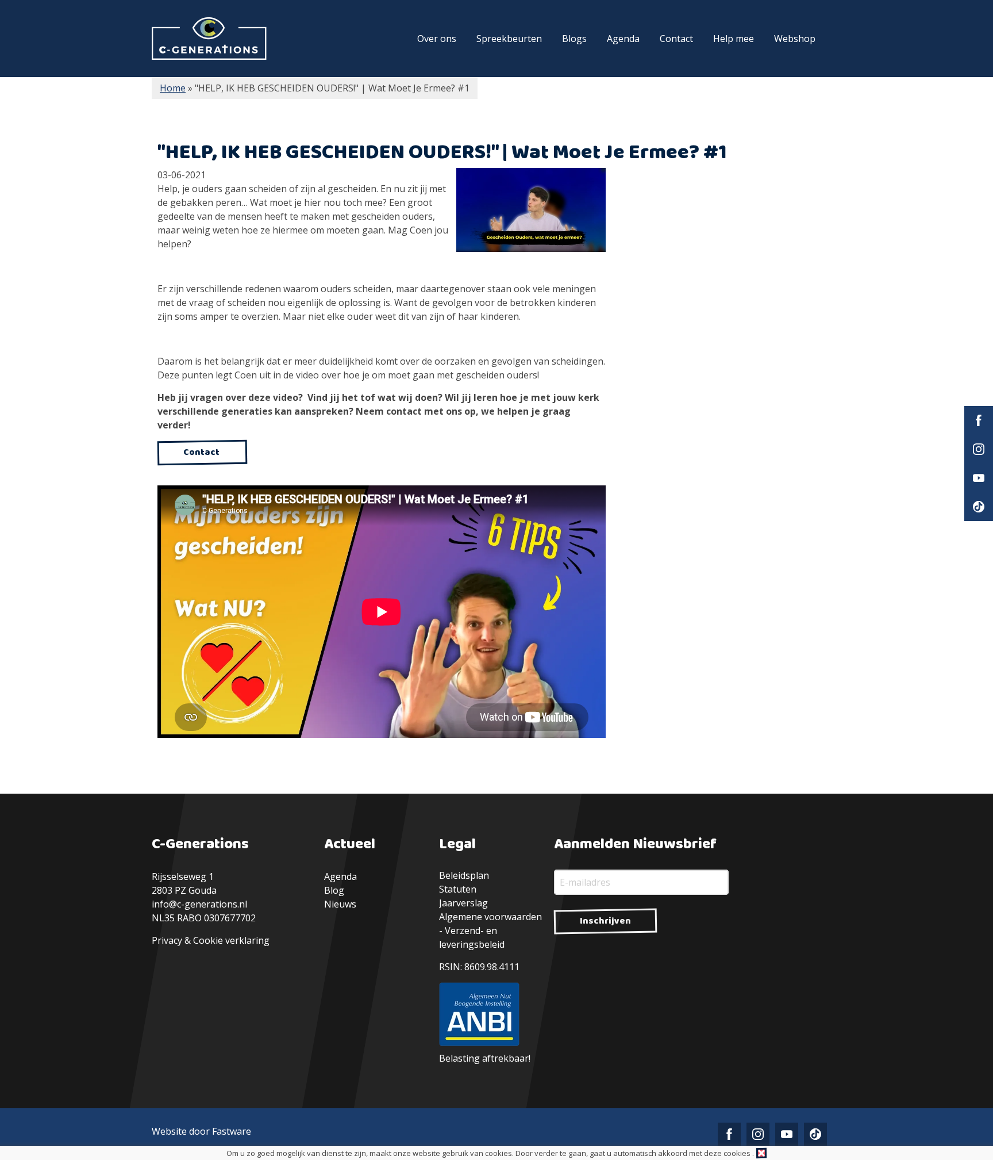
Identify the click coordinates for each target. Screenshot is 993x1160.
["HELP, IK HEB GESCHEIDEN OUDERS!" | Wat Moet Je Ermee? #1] (528, 213)
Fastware (231, 1131)
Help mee (733, 38)
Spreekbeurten (509, 38)
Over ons (436, 38)
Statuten (457, 889)
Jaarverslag (463, 903)
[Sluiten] (761, 1153)
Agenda (623, 38)
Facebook (978, 420)
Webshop (794, 38)
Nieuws (340, 904)
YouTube (978, 477)
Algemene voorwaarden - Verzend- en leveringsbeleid (490, 930)
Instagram (978, 449)
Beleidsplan (464, 875)
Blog (334, 890)
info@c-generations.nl (199, 904)
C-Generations (209, 38)
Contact (676, 38)
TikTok (978, 506)
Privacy (167, 940)
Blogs (574, 38)
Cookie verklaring (231, 940)
